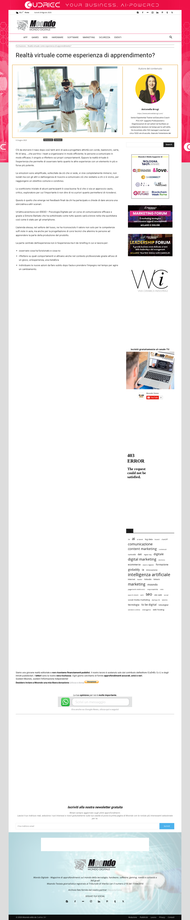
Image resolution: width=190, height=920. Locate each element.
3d (129, 539)
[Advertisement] (120, 25)
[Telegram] (89, 280)
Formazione (21, 46)
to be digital (149, 604)
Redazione (132, 917)
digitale (159, 554)
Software (73, 37)
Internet (131, 579)
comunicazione (140, 544)
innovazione (151, 570)
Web (45, 37)
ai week (140, 539)
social (166, 595)
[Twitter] (172, 12)
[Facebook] (142, 12)
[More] (96, 280)
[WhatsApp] (61, 280)
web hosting (158, 609)
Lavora (153, 917)
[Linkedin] (157, 12)
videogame (146, 610)
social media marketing (139, 599)
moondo (152, 584)
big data (149, 539)
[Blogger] (138, 12)
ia (143, 569)
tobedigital (163, 605)
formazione (162, 564)
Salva (54, 280)
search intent (133, 595)
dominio (161, 560)
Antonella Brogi (150, 109)
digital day (148, 555)
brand (157, 539)
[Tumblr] (167, 12)
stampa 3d (156, 600)
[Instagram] (152, 12)
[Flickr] (147, 12)
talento (165, 600)
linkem (157, 579)
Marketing (89, 37)
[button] (170, 37)
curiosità (132, 554)
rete (161, 589)
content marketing (142, 548)
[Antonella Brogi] (150, 89)
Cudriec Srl (41, 917)
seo (149, 594)
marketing (136, 584)
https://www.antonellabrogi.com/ (150, 113)
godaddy (134, 569)
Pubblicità (144, 917)
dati (140, 554)
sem (142, 595)
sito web (158, 595)
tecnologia (133, 604)
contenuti (163, 549)
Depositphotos (114, 889)
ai (133, 538)
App (25, 37)
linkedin (148, 579)
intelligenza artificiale (149, 574)
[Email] (75, 280)
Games (35, 37)
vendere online (134, 610)
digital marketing (142, 559)
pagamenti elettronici (136, 589)
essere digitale (148, 565)
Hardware (57, 37)
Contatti (171, 917)
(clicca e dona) (76, 682)
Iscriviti (167, 826)
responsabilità (152, 589)
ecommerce (134, 564)
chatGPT (165, 539)
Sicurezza (104, 37)
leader (139, 579)
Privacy (162, 917)
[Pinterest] (162, 12)
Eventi (117, 37)
